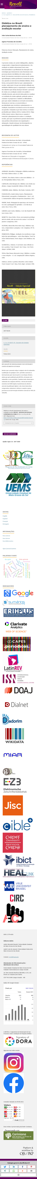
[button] (5, 1166)
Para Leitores (6, 536)
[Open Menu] (2, 4)
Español (5, 518)
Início (4, 13)
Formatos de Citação (12, 423)
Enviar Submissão (10, 434)
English (5, 516)
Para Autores (6, 538)
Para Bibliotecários (8, 541)
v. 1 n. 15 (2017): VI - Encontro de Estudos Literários (18, 15)
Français (5, 521)
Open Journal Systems (9, 548)
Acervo (9, 13)
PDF (5, 320)
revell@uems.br (14, 957)
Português (6, 524)
